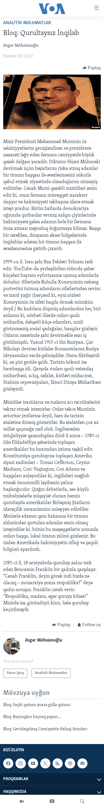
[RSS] (58, 763)
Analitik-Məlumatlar (27, 23)
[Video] (22, 801)
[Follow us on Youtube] (33, 763)
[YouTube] (52, 801)
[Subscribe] (82, 763)
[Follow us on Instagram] (20, 763)
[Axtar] (82, 801)
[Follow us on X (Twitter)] (45, 763)
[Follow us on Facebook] (8, 763)
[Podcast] (70, 763)
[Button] (91, 68)
